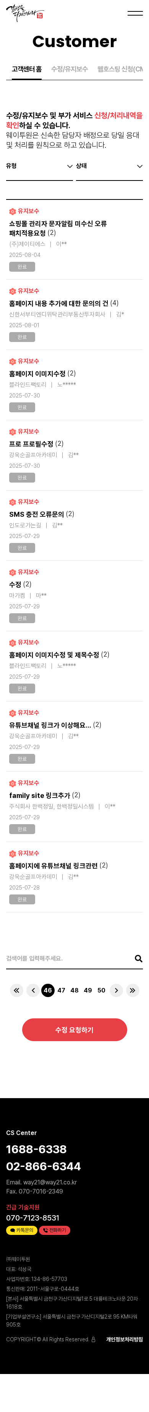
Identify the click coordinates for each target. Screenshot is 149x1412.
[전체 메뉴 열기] (134, 13)
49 (88, 990)
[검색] (135, 959)
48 (74, 990)
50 (101, 990)
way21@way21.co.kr (50, 1182)
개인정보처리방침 (124, 1339)
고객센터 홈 (27, 69)
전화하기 (57, 1230)
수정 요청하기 (74, 1030)
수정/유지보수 (69, 69)
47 (61, 990)
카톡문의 (24, 1230)
